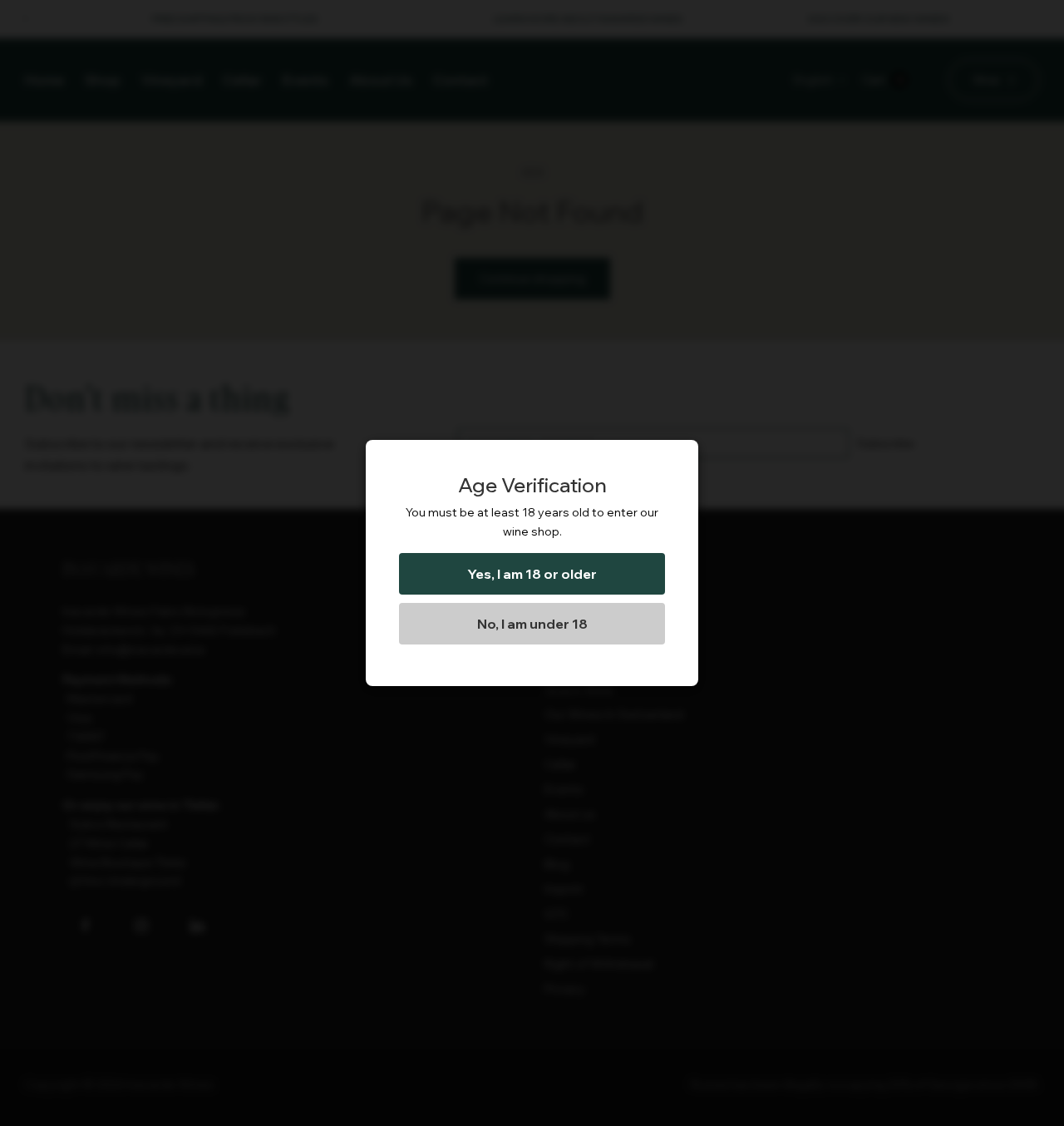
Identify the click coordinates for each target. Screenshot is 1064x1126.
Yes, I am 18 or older (532, 573)
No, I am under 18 (532, 623)
